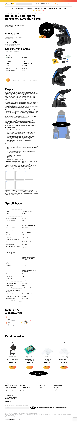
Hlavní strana (7, 13)
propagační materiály (44, 390)
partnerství (43, 3)
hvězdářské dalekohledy (17, 8)
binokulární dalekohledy (40, 8)
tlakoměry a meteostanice (23, 391)
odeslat (33, 407)
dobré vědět (57, 387)
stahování (24, 80)
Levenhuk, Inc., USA (27, 63)
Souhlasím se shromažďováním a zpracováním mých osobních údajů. (53, 407)
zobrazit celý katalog (38, 10)
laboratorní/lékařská (27, 293)
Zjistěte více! (48, 1)
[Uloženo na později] (64, 4)
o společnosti (42, 385)
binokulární (25, 227)
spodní (24, 296)
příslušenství (33, 80)
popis (8, 80)
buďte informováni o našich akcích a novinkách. (17, 405)
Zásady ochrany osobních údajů (12, 419)
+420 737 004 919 (9, 395)
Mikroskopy (18, 13)
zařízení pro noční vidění (10, 390)
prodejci (39, 5)
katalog (35, 3)
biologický (24, 225)
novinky (35, 5)
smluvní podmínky (58, 385)
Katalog (13, 13)
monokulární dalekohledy (25, 389)
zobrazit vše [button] (61, 124)
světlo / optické (31, 225)
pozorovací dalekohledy (55, 8)
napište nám (56, 390)
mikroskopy (29, 8)
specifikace (16, 80)
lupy (65, 8)
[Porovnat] (67, 4)
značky (48, 3)
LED (23, 276)
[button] (63, 4)
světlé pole (25, 298)
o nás (39, 3)
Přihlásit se (42, 37)
